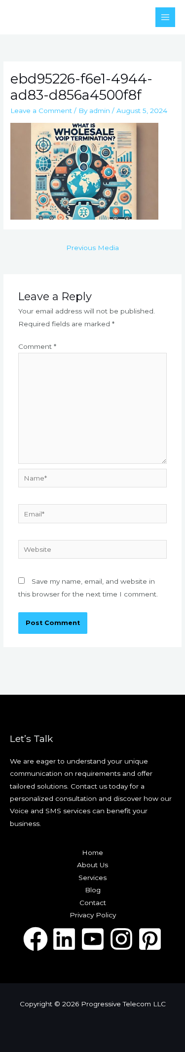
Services (92, 877)
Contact (92, 903)
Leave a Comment (41, 110)
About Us (92, 865)
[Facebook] (35, 939)
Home (92, 852)
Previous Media (92, 248)
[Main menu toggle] (165, 17)
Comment (37, 346)
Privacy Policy (93, 915)
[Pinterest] (150, 939)
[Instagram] (121, 939)
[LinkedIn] (64, 939)
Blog (93, 890)
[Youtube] (92, 939)
